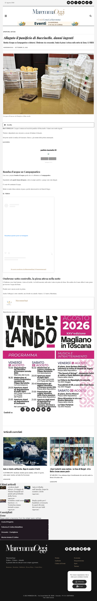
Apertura (6, 32)
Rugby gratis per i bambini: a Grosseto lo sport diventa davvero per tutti (40, 503)
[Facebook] (68, 2)
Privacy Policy (30, 567)
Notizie (13, 32)
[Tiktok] (87, 2)
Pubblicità (22, 567)
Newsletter (15, 567)
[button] (22, 409)
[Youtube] (83, 2)
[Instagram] (75, 2)
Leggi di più (6, 479)
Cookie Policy (38, 567)
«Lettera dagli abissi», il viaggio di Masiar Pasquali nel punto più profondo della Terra (15, 491)
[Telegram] (72, 2)
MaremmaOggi (22, 300)
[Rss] (79, 2)
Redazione (9, 567)
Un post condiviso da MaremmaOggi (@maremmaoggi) (28, 269)
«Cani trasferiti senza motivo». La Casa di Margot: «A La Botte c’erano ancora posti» (70, 470)
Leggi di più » (11, 498)
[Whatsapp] (90, 2)
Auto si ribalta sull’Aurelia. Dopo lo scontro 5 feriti (21, 468)
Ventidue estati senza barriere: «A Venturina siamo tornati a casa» (16, 503)
